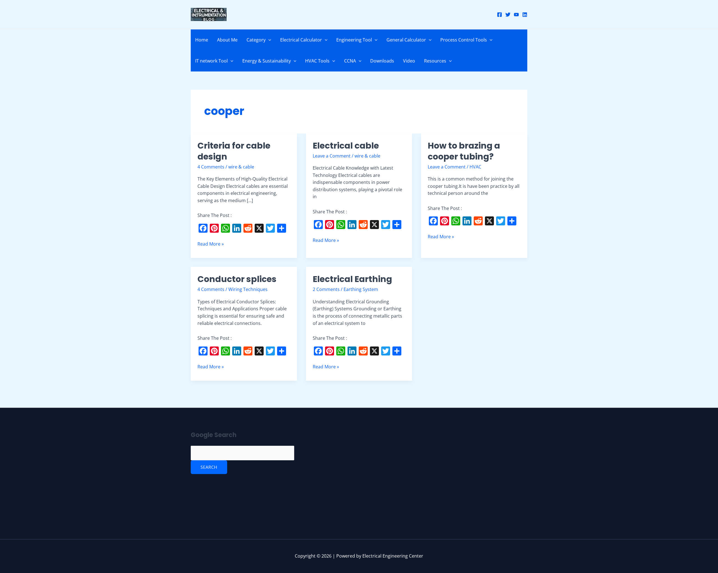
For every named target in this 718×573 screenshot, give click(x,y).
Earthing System (361, 289)
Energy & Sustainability (266, 61)
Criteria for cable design (233, 151)
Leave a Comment (332, 156)
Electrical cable (346, 146)
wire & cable (241, 167)
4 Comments (210, 167)
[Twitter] (507, 14)
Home (201, 40)
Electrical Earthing (352, 279)
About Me (227, 40)
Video (409, 61)
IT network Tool (211, 61)
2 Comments (326, 289)
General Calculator (406, 40)
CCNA (350, 61)
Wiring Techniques (248, 289)
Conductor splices (237, 279)
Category (256, 40)
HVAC (475, 167)
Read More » (210, 244)
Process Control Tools (463, 40)
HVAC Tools (317, 61)
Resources (435, 61)
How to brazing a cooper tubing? (464, 151)
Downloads (382, 61)
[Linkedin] (524, 14)
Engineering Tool (354, 40)
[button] (268, 40)
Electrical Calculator (301, 40)
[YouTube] (516, 14)
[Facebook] (499, 14)
